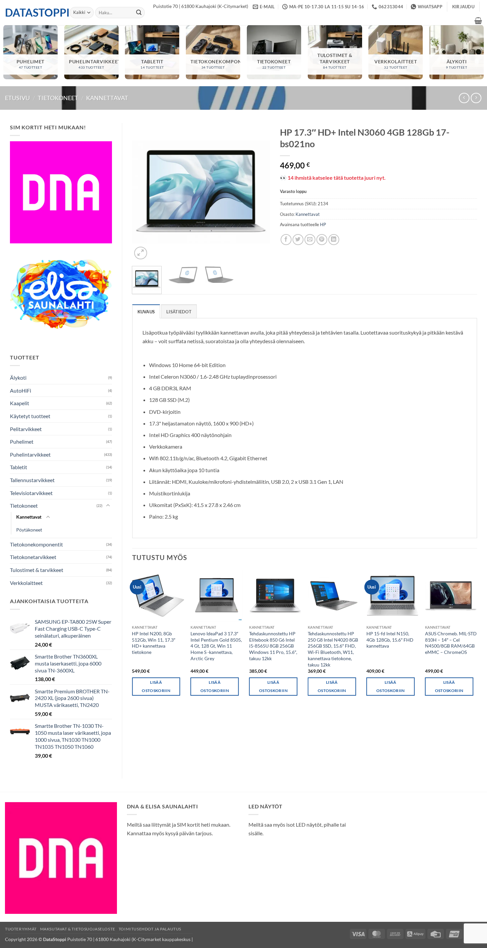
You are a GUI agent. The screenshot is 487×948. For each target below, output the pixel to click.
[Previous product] (476, 98)
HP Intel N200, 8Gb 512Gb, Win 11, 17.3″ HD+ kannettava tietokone (153, 643)
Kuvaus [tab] (146, 311)
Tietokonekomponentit (36, 544)
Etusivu (17, 97)
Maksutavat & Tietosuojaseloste (77, 928)
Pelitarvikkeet (26, 429)
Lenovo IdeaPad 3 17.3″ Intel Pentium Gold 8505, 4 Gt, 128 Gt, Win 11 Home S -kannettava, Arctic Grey (216, 646)
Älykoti (18, 377)
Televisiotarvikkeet (31, 493)
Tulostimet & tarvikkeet (36, 570)
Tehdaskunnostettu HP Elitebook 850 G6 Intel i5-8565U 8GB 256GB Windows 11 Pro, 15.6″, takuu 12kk (273, 646)
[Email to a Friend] (309, 239)
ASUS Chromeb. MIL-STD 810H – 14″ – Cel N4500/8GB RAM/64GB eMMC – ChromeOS (451, 643)
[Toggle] (108, 506)
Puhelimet (21, 441)
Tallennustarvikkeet (32, 480)
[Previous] (143, 192)
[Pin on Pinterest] (321, 239)
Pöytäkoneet (29, 530)
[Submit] (138, 12)
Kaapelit (19, 403)
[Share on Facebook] (286, 239)
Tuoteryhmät (21, 928)
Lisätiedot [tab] (178, 311)
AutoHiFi (20, 390)
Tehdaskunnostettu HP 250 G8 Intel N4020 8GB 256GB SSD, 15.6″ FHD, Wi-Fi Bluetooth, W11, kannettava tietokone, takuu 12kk (333, 649)
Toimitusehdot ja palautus (150, 928)
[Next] (259, 192)
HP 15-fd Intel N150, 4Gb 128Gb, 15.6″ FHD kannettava (389, 640)
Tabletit (18, 467)
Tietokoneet (58, 97)
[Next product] (464, 98)
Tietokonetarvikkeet (33, 557)
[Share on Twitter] (298, 239)
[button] (463, 6)
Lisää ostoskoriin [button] (156, 686)
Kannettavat (107, 97)
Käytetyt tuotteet (30, 416)
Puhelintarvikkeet (30, 454)
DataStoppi (32, 12)
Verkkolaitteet (26, 583)
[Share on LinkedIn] (333, 239)
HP (323, 224)
